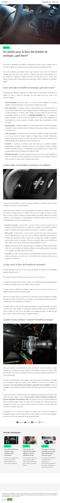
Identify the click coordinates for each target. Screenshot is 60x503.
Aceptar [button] (9, 499)
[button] (55, 2)
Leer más (4, 499)
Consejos (6, 47)
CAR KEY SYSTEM (35, 115)
